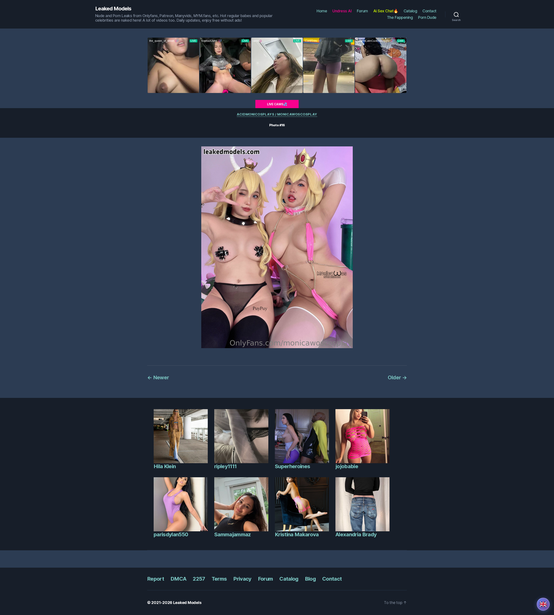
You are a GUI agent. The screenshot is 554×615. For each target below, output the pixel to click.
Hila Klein (165, 466)
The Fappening (400, 17)
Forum (362, 11)
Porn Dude (427, 17)
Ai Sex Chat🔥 (385, 11)
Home (322, 11)
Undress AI (341, 11)
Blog (310, 579)
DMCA (178, 579)
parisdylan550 (171, 534)
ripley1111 (225, 466)
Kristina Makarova (297, 534)
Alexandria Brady (356, 534)
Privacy (242, 579)
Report (155, 579)
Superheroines (292, 466)
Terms (219, 579)
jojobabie (346, 466)
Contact (429, 11)
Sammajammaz (232, 534)
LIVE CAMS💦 (277, 104)
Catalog (410, 11)
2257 (199, 579)
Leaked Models (113, 8)
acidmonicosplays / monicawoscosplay (277, 114)
